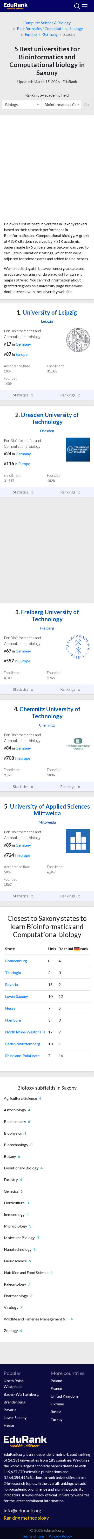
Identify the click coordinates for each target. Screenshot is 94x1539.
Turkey (56, 1419)
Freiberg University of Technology (47, 615)
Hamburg (13, 1020)
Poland (56, 1380)
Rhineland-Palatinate (22, 1055)
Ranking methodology (26, 1518)
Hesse (10, 1008)
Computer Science (38, 22)
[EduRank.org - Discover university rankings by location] (16, 5)
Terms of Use (33, 1536)
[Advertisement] (47, 170)
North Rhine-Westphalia (25, 1032)
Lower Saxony (16, 996)
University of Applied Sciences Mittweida (47, 810)
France (56, 1388)
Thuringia (13, 972)
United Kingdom (64, 1396)
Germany (50, 34)
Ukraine (57, 1404)
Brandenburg (16, 960)
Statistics (21, 395)
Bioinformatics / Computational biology (50, 28)
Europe (31, 34)
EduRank (69, 81)
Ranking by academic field (47, 95)
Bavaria (11, 984)
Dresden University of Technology (47, 418)
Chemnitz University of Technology (47, 712)
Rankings (68, 395)
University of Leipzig (47, 312)
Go (86, 104)
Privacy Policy (60, 1536)
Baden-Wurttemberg (22, 1043)
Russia (56, 1411)
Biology (64, 22)
